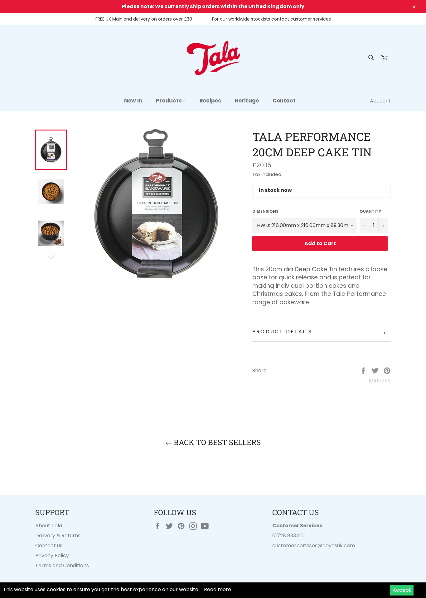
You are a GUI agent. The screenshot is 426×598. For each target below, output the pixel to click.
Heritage (247, 100)
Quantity (370, 211)
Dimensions (265, 211)
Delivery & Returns (57, 535)
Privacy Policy (52, 555)
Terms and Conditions (62, 565)
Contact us (48, 545)
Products (169, 100)
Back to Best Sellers (216, 442)
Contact (284, 100)
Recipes (210, 100)
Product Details (319, 332)
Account (380, 100)
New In (133, 100)
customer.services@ (297, 545)
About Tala (48, 525)
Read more (217, 589)
